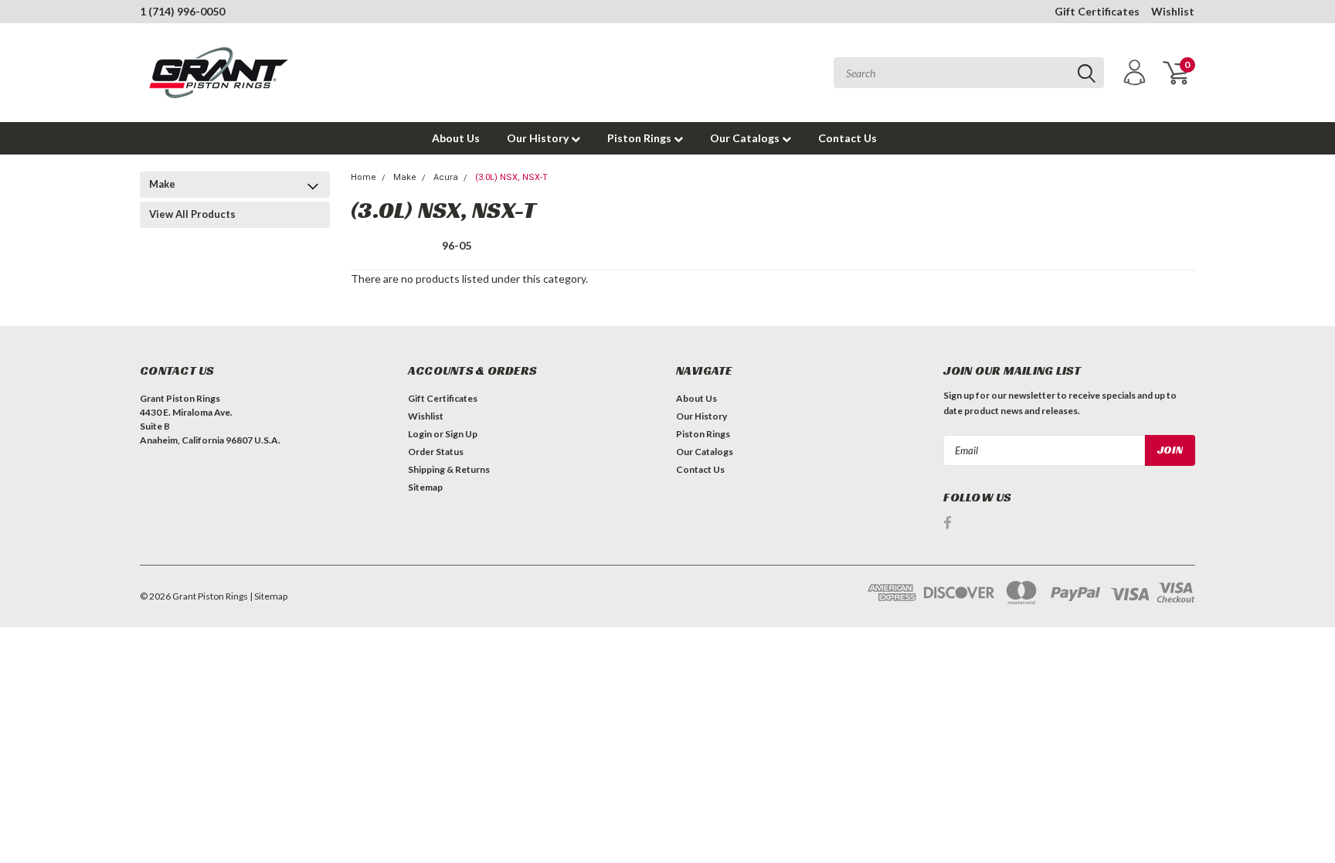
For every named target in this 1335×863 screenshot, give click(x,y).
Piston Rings (640, 137)
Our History (539, 137)
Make (162, 184)
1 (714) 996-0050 (182, 11)
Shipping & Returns (449, 469)
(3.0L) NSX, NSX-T (511, 177)
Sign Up (461, 434)
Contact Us (847, 137)
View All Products (192, 214)
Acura (445, 177)
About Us (456, 137)
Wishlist (1172, 11)
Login (420, 434)
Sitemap (425, 487)
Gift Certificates (1097, 11)
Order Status (436, 451)
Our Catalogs (746, 137)
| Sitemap (268, 596)
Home (363, 177)
